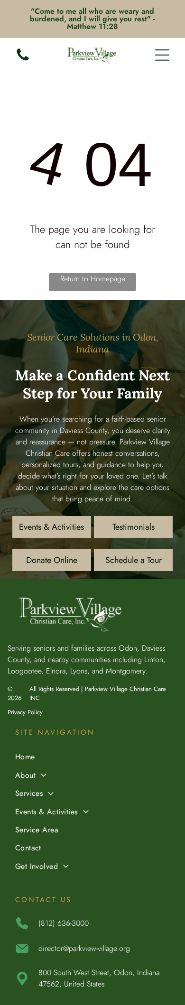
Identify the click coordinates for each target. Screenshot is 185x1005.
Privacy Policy (25, 712)
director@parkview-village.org (84, 948)
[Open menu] (162, 55)
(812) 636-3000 (63, 923)
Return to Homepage (92, 278)
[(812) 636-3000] (22, 60)
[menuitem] (92, 758)
